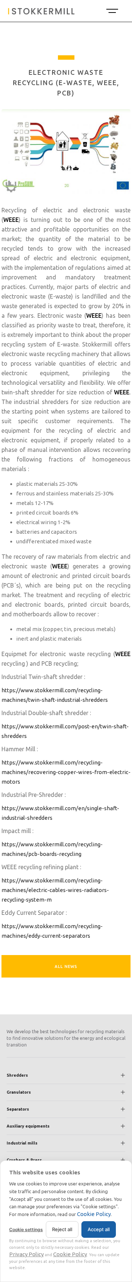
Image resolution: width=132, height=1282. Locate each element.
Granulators (19, 1092)
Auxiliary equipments (28, 1126)
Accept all (99, 1229)
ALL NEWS (66, 966)
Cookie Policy (94, 1214)
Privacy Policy (26, 1254)
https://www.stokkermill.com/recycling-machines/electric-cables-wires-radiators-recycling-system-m (55, 890)
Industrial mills (22, 1143)
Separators (18, 1109)
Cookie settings (26, 1229)
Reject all (62, 1229)
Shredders (17, 1075)
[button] (111, 11)
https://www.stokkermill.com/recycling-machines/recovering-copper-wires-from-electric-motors (66, 772)
